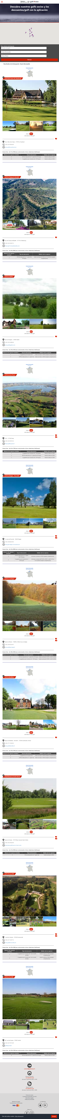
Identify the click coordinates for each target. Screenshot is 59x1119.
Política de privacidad (29, 1099)
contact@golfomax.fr (29, 1068)
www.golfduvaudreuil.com (10, 147)
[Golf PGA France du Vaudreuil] (29, 100)
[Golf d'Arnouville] (29, 896)
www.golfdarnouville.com (10, 942)
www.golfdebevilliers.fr (10, 746)
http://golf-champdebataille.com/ (12, 246)
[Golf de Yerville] (29, 999)
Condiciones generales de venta (29, 1096)
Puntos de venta (29, 1095)
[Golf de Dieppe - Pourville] (29, 497)
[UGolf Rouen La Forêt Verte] (29, 798)
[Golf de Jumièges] (29, 600)
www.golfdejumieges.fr (10, 647)
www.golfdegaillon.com (10, 345)
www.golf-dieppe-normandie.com (12, 544)
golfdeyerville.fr (8, 1045)
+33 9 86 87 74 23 (29, 1078)
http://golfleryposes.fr (10, 443)
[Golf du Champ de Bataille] (29, 199)
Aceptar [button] (54, 1116)
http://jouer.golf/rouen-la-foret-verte (13, 845)
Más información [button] (19, 1116)
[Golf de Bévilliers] (29, 699)
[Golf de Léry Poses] (29, 397)
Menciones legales (30, 1098)
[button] (30, 36)
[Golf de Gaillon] (29, 298)
